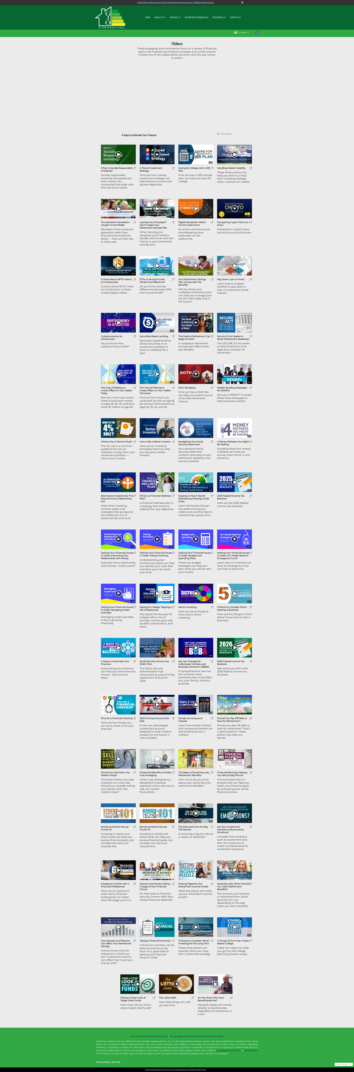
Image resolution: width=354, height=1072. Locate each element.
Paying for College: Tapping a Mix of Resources (156, 608)
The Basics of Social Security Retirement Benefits (193, 774)
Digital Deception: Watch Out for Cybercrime (192, 223)
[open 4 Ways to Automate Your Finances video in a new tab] (134, 661)
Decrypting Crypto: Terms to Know (232, 223)
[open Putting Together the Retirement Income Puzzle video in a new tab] (212, 883)
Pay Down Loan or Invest (230, 279)
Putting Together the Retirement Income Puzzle (193, 885)
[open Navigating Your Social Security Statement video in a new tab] (212, 441)
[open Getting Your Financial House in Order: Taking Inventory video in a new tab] (173, 552)
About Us (158, 17)
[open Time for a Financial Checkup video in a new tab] (134, 718)
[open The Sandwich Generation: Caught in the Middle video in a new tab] (134, 222)
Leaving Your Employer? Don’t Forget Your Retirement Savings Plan (153, 225)
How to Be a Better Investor (155, 441)
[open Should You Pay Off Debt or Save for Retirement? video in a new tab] (250, 718)
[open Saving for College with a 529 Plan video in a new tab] (212, 168)
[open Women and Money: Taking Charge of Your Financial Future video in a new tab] (173, 883)
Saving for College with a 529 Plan (194, 169)
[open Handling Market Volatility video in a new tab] (250, 168)
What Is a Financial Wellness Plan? (155, 497)
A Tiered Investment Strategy (151, 169)
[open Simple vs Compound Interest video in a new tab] (212, 718)
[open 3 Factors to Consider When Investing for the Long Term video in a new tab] (212, 940)
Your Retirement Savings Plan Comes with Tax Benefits (192, 282)
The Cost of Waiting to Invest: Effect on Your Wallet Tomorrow (155, 390)
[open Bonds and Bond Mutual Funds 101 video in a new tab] (173, 826)
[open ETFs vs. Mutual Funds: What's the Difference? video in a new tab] (173, 279)
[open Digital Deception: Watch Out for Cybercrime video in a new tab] (212, 222)
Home (147, 17)
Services (174, 17)
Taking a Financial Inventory (155, 940)
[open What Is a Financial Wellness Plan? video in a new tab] (173, 496)
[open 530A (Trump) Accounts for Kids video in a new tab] (173, 718)
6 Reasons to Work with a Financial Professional (115, 885)
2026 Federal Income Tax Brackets (231, 662)
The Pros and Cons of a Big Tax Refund (193, 828)
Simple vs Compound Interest (190, 719)
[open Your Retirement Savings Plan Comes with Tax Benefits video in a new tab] (212, 279)
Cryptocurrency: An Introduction (111, 337)
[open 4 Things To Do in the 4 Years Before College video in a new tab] (250, 940)
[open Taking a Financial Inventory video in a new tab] (173, 940)
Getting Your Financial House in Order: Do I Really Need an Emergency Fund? (233, 555)
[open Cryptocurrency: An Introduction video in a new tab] (134, 336)
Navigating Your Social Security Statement (190, 443)
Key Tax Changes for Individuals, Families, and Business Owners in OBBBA (193, 664)
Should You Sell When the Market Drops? (115, 774)
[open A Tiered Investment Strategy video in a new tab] (173, 168)
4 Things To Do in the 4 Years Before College (233, 942)
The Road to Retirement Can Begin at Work (194, 337)
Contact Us (235, 17)
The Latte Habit (167, 997)
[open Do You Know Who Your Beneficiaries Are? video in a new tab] (231, 997)
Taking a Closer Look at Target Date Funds (133, 999)
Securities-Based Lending (154, 336)
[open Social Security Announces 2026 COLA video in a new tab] (173, 661)
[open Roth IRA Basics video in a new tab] (212, 387)
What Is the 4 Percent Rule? (116, 441)
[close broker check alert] (242, 2)
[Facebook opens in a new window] (257, 34)
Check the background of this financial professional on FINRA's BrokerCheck (175, 2)
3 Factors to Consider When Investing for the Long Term (193, 942)
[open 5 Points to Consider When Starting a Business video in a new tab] (250, 607)
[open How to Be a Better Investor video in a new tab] (173, 441)
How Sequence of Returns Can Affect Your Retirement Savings (116, 943)
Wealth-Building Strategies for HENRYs (232, 389)
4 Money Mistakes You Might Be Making (233, 443)
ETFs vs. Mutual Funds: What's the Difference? (152, 280)
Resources (218, 17)
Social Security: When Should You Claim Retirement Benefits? (233, 886)
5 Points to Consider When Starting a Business (232, 608)
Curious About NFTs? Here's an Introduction (116, 280)
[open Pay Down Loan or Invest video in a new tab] (250, 279)
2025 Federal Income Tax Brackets (230, 497)
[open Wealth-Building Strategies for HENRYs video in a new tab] (250, 387)
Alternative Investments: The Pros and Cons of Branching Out (117, 499)
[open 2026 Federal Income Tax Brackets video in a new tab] (250, 661)
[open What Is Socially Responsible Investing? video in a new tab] (134, 168)
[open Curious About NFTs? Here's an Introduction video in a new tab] (134, 279)
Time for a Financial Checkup (117, 718)
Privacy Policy (103, 1062)
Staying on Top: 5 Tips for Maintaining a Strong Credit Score (193, 499)
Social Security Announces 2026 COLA (154, 662)
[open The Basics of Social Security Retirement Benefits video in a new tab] (212, 772)
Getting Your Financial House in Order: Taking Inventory (156, 554)
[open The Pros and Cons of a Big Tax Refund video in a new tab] (212, 826)
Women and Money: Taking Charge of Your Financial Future (155, 886)
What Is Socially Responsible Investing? (116, 169)
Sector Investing (187, 607)
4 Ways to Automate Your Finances (115, 662)
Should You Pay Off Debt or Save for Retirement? (232, 719)
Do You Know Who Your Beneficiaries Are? (211, 999)
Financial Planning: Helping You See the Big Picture (232, 774)
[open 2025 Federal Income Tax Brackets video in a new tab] (250, 496)
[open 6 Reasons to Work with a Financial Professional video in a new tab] (134, 883)
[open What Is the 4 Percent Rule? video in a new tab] (134, 441)
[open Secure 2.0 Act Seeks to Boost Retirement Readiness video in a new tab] (250, 336)
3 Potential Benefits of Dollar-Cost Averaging (156, 774)
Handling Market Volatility (231, 168)
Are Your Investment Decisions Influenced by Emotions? (230, 829)
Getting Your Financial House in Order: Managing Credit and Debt (117, 610)
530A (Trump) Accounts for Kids (154, 719)
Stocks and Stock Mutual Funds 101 (115, 828)
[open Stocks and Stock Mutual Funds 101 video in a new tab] (134, 826)
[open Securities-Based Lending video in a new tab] (173, 336)
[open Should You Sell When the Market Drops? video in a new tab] (134, 772)
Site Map (116, 1062)
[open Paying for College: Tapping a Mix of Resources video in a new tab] (173, 607)
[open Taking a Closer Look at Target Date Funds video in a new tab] (154, 997)
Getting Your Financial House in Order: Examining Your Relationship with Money (117, 555)
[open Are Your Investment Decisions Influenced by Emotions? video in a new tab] (250, 826)
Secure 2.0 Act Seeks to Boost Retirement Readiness (233, 337)
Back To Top (342, 1064)
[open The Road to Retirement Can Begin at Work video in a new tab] (212, 336)
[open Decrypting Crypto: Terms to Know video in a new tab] (250, 222)
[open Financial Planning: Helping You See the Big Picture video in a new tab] (250, 772)
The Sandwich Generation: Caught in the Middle (115, 223)
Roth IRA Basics (187, 387)
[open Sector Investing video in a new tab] (212, 607)
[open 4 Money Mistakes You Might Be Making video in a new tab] (250, 441)
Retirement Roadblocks (196, 17)
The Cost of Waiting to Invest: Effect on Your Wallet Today (116, 390)
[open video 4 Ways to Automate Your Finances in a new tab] (218, 134)
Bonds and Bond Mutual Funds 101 (153, 828)
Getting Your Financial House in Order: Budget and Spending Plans (194, 555)
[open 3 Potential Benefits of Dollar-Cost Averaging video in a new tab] (173, 772)
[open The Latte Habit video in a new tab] (192, 997)
